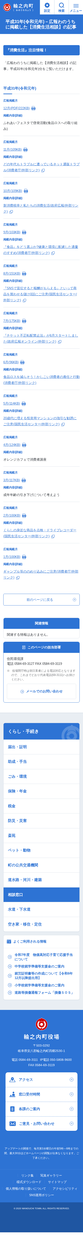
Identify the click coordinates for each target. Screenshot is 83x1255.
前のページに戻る (40, 600)
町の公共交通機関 (23, 865)
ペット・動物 (19, 850)
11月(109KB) (12, 149)
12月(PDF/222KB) (16, 108)
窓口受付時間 (29, 1094)
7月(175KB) (11, 321)
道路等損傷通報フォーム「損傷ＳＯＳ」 (44, 992)
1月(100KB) (11, 557)
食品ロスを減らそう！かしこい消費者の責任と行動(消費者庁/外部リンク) (41, 380)
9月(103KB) (11, 232)
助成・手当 (17, 761)
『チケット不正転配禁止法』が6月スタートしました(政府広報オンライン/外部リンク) (40, 338)
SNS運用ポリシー (41, 1195)
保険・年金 (17, 791)
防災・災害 (17, 821)
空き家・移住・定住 (25, 924)
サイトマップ (57, 1182)
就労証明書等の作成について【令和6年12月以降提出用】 (44, 976)
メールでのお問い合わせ (44, 691)
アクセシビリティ (65, 1188)
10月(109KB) (12, 191)
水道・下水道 (19, 909)
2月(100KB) (11, 515)
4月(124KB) (11, 445)
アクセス (26, 1079)
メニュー (76, 10)
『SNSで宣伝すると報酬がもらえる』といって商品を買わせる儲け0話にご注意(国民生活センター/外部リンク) (40, 294)
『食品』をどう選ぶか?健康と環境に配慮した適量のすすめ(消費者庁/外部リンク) (40, 250)
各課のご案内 (29, 1109)
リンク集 (27, 1175)
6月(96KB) (11, 362)
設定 (47, 10)
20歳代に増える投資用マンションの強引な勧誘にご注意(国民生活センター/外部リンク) (40, 421)
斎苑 (11, 835)
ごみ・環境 (17, 776)
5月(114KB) (11, 403)
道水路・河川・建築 (25, 880)
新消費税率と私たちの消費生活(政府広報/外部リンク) (40, 208)
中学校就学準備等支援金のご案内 (39, 966)
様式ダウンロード (29, 1182)
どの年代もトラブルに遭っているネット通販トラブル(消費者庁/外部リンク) (41, 167)
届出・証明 (17, 747)
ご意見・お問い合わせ (36, 1123)
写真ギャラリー (51, 1175)
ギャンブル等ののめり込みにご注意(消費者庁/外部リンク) (40, 574)
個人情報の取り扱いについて (26, 1188)
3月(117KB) (11, 480)
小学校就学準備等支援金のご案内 (39, 985)
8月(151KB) (11, 273)
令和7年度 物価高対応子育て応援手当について (44, 957)
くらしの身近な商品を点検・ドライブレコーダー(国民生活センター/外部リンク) (39, 533)
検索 (61, 10)
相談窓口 (15, 895)
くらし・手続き (23, 731)
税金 (11, 806)
